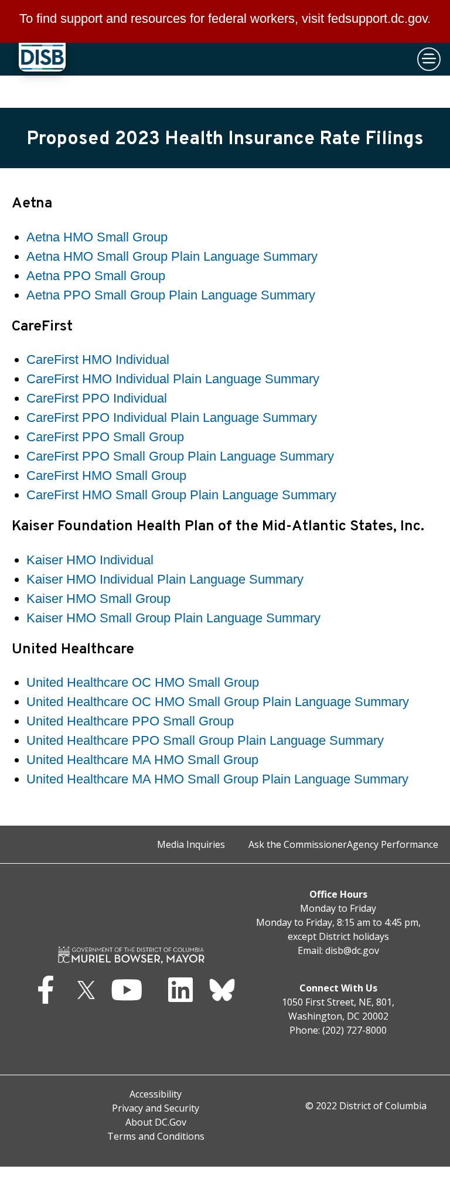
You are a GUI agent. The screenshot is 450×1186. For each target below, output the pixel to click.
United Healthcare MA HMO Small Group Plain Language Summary (217, 779)
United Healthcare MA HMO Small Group (142, 759)
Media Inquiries (191, 844)
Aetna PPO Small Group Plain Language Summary (170, 295)
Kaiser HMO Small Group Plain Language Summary (173, 618)
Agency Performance (392, 844)
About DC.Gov (155, 1122)
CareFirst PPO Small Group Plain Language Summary (180, 456)
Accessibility (155, 1094)
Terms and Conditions (155, 1136)
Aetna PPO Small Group (95, 275)
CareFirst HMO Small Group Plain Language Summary (181, 495)
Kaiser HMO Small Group (98, 598)
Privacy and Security (155, 1108)
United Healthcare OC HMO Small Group (142, 682)
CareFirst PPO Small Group (105, 437)
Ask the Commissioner (297, 844)
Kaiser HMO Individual (90, 560)
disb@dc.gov (352, 950)
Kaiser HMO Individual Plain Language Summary (165, 579)
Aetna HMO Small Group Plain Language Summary (172, 256)
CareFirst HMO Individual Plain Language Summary (172, 379)
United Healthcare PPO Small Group (130, 721)
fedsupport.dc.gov (377, 18)
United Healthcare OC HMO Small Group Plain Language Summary (217, 701)
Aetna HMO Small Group (97, 237)
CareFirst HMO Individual (97, 359)
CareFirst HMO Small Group (106, 475)
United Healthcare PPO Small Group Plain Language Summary (205, 740)
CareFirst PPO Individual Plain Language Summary (171, 417)
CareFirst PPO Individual (96, 398)
